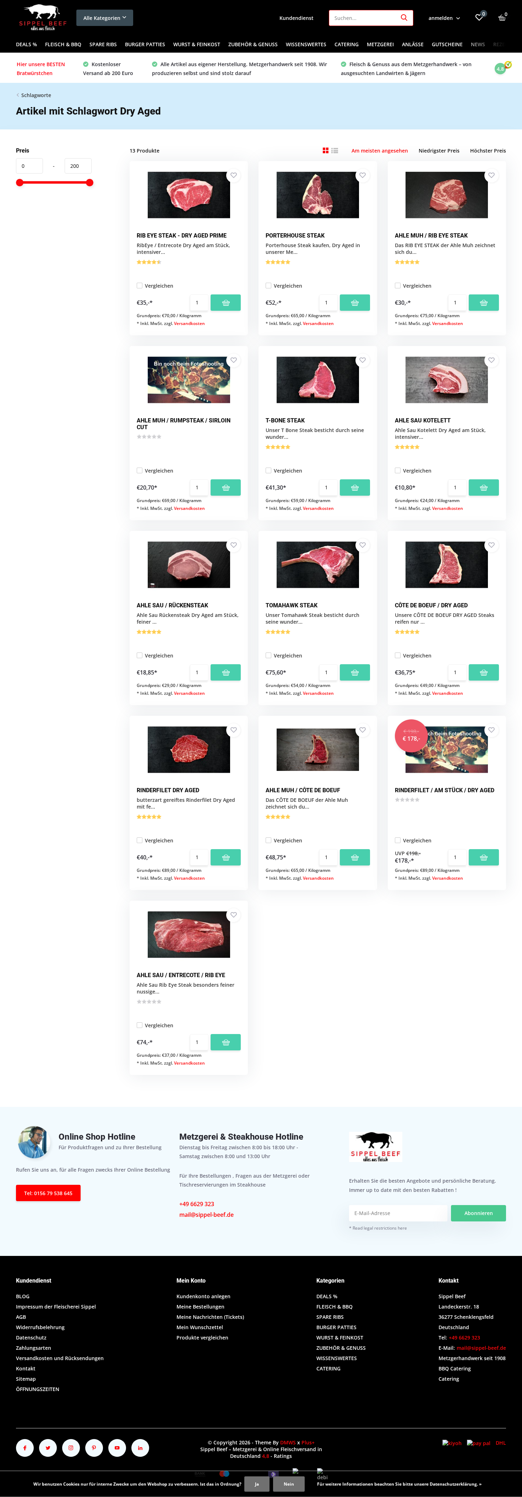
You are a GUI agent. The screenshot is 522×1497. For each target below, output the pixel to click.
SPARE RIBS (103, 44)
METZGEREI (380, 44)
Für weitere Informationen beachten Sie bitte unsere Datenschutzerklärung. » (399, 1484)
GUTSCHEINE (447, 44)
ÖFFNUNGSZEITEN (37, 1389)
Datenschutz (31, 1337)
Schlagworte (36, 95)
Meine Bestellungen (200, 1306)
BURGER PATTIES (145, 44)
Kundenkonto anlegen (203, 1296)
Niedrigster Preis (439, 150)
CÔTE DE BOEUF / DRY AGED (431, 605)
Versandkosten (189, 323)
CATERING (347, 44)
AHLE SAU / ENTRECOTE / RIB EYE (181, 975)
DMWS (288, 1442)
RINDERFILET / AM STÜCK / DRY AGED (444, 790)
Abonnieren (478, 1213)
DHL (501, 1442)
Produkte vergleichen (202, 1337)
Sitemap (26, 1378)
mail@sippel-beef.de (206, 1215)
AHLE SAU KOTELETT (423, 420)
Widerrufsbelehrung (40, 1327)
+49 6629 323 (196, 1204)
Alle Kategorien (101, 18)
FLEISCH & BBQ (63, 44)
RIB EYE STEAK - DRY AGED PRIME (182, 235)
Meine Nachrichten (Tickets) (210, 1317)
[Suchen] (404, 18)
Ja (257, 1484)
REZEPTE (503, 44)
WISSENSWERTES (306, 44)
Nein (289, 1484)
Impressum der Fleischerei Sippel (56, 1306)
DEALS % (26, 44)
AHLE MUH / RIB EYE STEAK (431, 235)
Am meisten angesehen (380, 150)
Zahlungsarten (33, 1347)
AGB (21, 1317)
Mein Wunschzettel (199, 1327)
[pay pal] (478, 1443)
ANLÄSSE (413, 44)
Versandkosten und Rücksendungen (60, 1358)
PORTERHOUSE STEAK (295, 235)
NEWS (478, 44)
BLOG (22, 1296)
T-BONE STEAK (285, 420)
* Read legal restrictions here (378, 1228)
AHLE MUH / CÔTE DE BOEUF (303, 790)
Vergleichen (159, 285)
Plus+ (308, 1442)
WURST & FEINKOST (196, 44)
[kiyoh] (452, 1443)
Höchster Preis (488, 150)
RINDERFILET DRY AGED (168, 790)
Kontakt (26, 1368)
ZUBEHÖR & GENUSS (253, 44)
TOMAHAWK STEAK (291, 605)
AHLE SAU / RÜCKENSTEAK (172, 605)
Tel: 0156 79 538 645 (48, 1193)
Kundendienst (296, 18)
